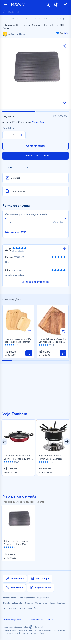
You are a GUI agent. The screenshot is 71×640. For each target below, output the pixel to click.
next (67, 441)
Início (5, 19)
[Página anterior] (5, 5)
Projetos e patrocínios (28, 608)
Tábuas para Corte (54, 19)
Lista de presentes (27, 597)
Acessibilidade (36, 619)
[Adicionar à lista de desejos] (64, 102)
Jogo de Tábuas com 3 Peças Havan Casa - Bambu (18, 340)
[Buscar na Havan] (47, 4)
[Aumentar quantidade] (22, 135)
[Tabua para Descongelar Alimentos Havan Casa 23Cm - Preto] (18, 521)
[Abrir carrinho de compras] (65, 4)
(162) (51, 345)
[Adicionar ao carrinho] (28, 353)
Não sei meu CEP (15, 232)
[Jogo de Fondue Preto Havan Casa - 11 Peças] (53, 436)
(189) (17, 345)
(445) (51, 462)
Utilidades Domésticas (21, 19)
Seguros (29, 603)
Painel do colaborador (13, 603)
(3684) (17, 462)
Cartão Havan (41, 603)
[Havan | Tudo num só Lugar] (18, 4)
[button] (18, 111)
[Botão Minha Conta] (56, 4)
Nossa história (9, 597)
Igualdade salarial (57, 603)
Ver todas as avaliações (35, 282)
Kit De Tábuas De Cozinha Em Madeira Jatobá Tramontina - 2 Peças (52, 341)
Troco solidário (9, 608)
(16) (15, 547)
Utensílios (38, 19)
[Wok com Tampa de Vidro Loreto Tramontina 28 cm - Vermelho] (18, 436)
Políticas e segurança (12, 619)
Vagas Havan (43, 597)
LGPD (50, 619)
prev (4, 441)
